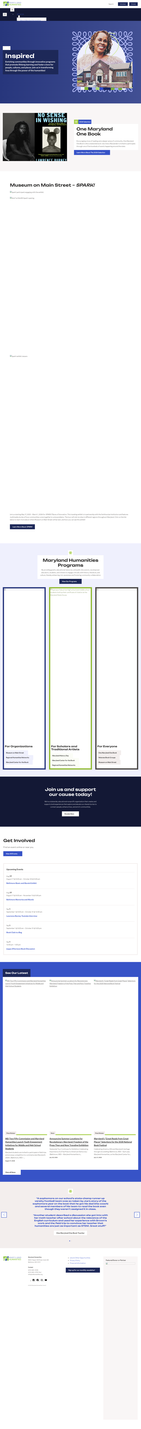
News (52, 1133)
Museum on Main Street (15, 753)
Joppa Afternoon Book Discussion (20, 949)
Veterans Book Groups (106, 757)
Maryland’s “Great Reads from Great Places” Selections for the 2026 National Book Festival (113, 1141)
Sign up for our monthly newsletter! (81, 1270)
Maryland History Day (60, 756)
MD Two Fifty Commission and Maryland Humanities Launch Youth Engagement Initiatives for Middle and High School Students (24, 1143)
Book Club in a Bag (14, 932)
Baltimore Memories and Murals (20, 899)
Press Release (11, 1133)
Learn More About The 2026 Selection (91, 152)
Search (111, 4)
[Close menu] (12, 10)
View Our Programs (69, 581)
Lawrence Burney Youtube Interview (21, 916)
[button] (4, 1215)
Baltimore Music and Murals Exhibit (21, 883)
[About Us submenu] (19, 16)
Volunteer (123, 4)
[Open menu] (5, 14)
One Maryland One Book (107, 753)
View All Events (11, 854)
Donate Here (69, 814)
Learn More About (22, 527)
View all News (10, 1172)
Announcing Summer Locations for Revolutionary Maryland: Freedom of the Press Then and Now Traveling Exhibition (69, 1141)
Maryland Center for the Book (17, 762)
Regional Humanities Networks (17, 757)
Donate (133, 4)
